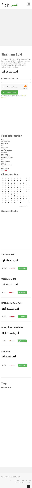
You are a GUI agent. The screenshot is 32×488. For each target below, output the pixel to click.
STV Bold (5, 351)
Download (23, 268)
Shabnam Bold (8, 254)
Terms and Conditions (21, 480)
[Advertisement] (16, 27)
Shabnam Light (8, 279)
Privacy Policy (12, 480)
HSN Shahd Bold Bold (11, 303)
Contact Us (28, 482)
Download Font (10, 92)
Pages (29, 480)
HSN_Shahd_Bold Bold (12, 327)
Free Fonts (22, 482)
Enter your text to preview (9, 78)
